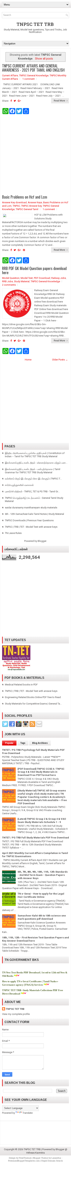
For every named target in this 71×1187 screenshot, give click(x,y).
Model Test (27, 278)
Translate (28, 1112)
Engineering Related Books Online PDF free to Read (33, 697)
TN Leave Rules (13, 533)
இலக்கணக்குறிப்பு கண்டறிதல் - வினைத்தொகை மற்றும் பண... (36, 462)
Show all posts (44, 58)
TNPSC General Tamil (27, 209)
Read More (59, 100)
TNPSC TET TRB (35, 24)
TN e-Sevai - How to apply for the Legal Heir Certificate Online (41, 895)
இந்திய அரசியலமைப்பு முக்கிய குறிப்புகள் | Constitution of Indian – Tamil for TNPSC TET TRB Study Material (35, 455)
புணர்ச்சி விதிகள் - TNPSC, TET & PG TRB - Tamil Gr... (32, 491)
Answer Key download (14, 202)
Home (28, 359)
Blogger (42, 541)
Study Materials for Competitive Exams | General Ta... (33, 703)
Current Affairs (10, 75)
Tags (22, 743)
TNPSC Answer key (31, 205)
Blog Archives (40, 743)
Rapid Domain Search (52, 1160)
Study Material (22, 281)
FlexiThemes (25, 1157)
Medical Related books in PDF (21, 684)
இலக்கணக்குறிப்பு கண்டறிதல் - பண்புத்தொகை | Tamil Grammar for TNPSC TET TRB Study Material (32, 471)
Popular (9, 743)
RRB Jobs (7, 281)
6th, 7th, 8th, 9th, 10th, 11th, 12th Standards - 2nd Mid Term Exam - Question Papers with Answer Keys (43, 875)
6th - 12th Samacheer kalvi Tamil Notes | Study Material (34, 514)
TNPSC (16, 205)
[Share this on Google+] (19, 100)
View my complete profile (16, 1014)
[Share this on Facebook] (11, 100)
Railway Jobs (58, 278)
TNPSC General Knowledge (33, 75)
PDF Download (42, 278)
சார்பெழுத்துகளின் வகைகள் (19, 485)
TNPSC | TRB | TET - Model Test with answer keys (31, 526)
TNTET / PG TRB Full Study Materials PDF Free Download (35, 837)
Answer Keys (35, 202)
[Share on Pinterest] (24, 250)
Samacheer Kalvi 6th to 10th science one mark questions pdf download (42, 917)
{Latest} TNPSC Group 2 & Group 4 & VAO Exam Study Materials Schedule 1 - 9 (42, 820)
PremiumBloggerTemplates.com (24, 1160)
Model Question (11, 278)
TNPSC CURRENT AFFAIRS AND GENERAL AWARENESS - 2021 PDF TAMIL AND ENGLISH (33, 68)
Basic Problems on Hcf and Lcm (24, 197)
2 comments (9, 284)
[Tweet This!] (15, 100)
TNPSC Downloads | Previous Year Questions (29, 520)
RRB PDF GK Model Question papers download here (34, 270)
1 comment (28, 78)
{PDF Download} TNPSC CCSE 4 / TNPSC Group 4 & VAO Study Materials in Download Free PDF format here (41, 772)
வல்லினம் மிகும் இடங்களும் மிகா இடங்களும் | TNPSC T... (33, 478)
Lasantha (56, 1157)
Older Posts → (60, 359)
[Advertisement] (35, 154)
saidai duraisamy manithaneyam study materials (31, 507)
